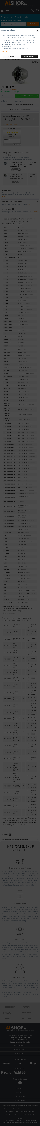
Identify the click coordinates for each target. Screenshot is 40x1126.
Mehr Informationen (9, 52)
